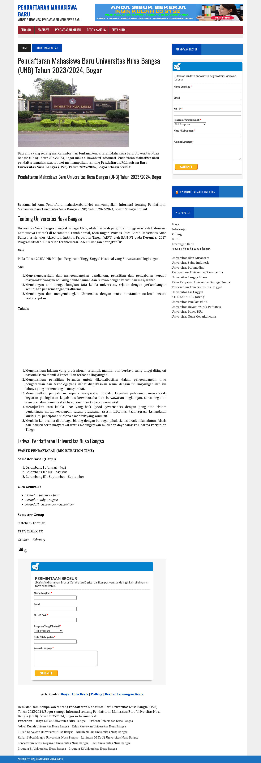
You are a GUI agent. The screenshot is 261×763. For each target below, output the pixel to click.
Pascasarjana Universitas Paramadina (197, 272)
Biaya (65, 694)
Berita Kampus (96, 30)
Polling (96, 694)
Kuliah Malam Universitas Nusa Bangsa (102, 732)
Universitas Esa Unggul (187, 292)
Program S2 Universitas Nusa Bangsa (93, 748)
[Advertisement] (92, 341)
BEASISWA (43, 30)
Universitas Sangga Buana (189, 277)
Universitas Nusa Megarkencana (194, 316)
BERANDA (26, 30)
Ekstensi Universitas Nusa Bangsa (111, 721)
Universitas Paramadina (188, 267)
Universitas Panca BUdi (187, 311)
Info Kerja (80, 694)
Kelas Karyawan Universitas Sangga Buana (201, 282)
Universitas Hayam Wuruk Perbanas (196, 307)
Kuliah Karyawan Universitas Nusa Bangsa (45, 732)
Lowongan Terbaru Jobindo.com (197, 192)
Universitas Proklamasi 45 (189, 302)
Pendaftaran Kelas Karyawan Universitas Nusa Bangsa (53, 743)
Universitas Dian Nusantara (190, 258)
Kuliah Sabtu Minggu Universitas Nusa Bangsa (48, 737)
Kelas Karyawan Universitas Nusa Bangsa (99, 726)
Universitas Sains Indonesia (190, 262)
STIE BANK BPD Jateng (188, 297)
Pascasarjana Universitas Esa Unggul (197, 287)
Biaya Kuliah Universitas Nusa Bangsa (61, 721)
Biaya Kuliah (119, 30)
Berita (110, 694)
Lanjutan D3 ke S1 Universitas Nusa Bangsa (110, 737)
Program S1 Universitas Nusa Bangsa (42, 748)
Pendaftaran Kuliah (68, 30)
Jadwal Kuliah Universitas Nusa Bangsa (43, 726)
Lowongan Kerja (130, 694)
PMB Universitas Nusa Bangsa (111, 743)
